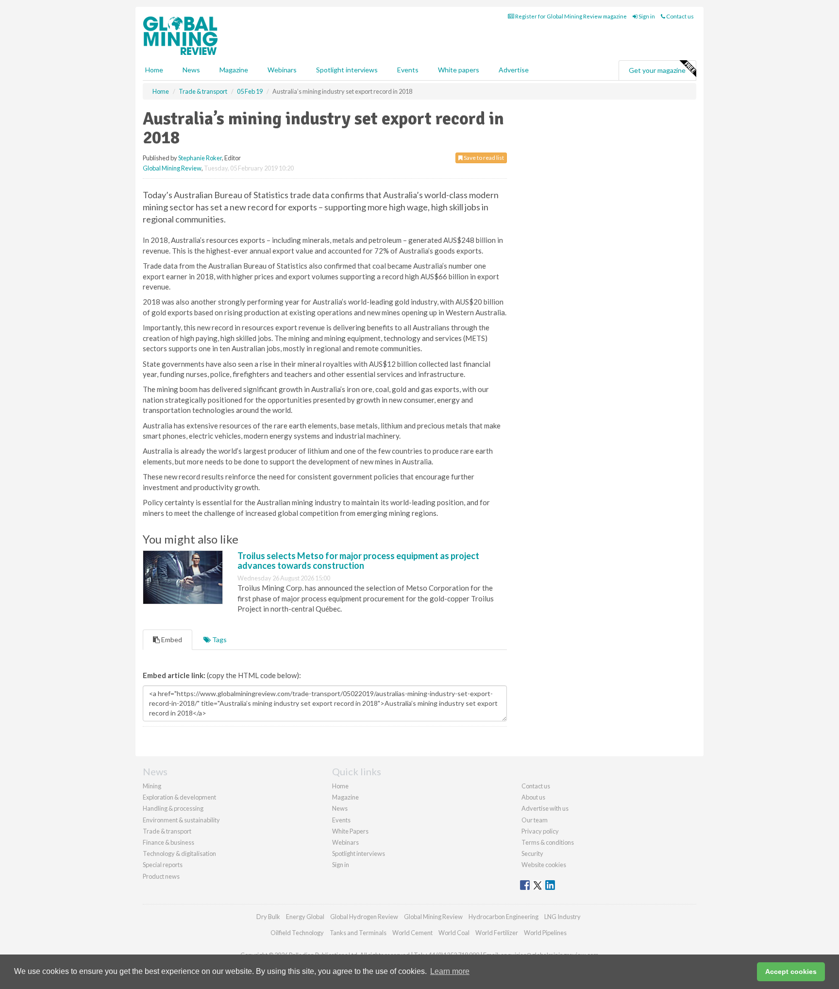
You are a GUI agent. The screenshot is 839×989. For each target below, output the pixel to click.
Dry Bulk (268, 917)
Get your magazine (657, 70)
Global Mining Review (172, 168)
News (340, 808)
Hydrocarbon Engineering (503, 917)
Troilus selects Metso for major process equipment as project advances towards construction (358, 560)
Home (154, 70)
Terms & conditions (547, 842)
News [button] (191, 70)
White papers (458, 70)
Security (532, 853)
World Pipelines (545, 933)
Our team (534, 820)
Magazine (233, 70)
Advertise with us (545, 808)
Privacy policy (540, 831)
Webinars (282, 70)
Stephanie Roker (200, 158)
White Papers (350, 831)
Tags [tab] (219, 639)
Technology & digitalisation (179, 853)
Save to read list (483, 157)
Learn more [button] (450, 971)
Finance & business (168, 842)
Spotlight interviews (347, 70)
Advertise (514, 70)
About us (533, 797)
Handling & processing (173, 808)
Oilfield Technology (297, 933)
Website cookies (543, 865)
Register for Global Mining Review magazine (570, 16)
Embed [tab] (171, 639)
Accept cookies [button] (791, 971)
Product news (161, 876)
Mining (152, 786)
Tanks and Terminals (358, 933)
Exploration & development (179, 797)
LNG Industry (562, 917)
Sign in (646, 16)
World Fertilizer (496, 933)
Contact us (679, 16)
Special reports (163, 865)
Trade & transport (167, 831)
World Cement (412, 933)
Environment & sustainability (181, 820)
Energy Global (305, 917)
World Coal (454, 933)
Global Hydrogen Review (364, 917)
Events (408, 70)
